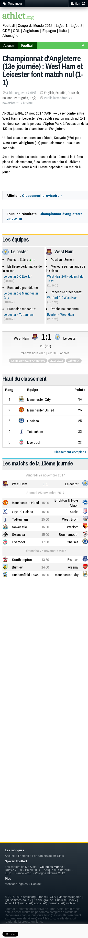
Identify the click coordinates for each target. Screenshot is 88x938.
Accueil (8, 45)
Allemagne (10, 35)
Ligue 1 (61, 25)
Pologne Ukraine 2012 (50, 873)
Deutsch (73, 93)
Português (21, 98)
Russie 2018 (13, 870)
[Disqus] (45, 750)
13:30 (45, 559)
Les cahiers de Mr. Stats (48, 855)
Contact (36, 883)
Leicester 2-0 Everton (18, 276)
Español (60, 93)
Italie (63, 30)
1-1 (45, 483)
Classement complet (69, 451)
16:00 (45, 574)
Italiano (7, 98)
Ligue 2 (76, 25)
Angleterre (31, 30)
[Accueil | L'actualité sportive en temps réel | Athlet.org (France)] (18, 16)
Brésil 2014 (32, 870)
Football (8, 25)
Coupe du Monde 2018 (35, 25)
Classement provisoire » (42, 195)
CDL (16, 30)
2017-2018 (56, 360)
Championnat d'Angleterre (28, 360)
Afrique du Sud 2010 (57, 870)
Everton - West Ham (60, 314)
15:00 (45, 502)
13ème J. (73, 360)
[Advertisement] (44, 630)
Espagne (49, 30)
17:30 (45, 542)
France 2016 (23, 873)
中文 (33, 98)
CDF (6, 30)
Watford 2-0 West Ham (62, 297)
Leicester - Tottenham (18, 314)
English (49, 93)
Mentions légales (16, 883)
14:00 (45, 567)
